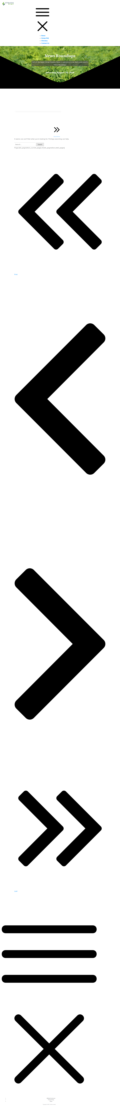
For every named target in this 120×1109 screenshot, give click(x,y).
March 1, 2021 (18, 113)
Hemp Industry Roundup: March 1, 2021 (31, 115)
